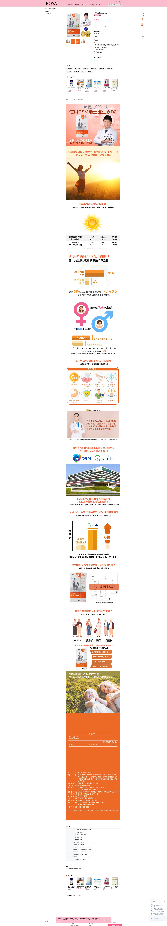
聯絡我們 (90, 925)
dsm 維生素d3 (85, 68)
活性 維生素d (109, 68)
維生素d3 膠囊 (69, 68)
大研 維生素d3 (77, 68)
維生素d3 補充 (102, 68)
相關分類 (68, 66)
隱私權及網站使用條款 (75, 925)
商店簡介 (72, 923)
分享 (96, 60)
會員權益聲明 (91, 923)
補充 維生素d (76, 71)
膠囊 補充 (83, 71)
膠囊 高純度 (69, 71)
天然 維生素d (90, 71)
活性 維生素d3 (93, 68)
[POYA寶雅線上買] (52, 3)
